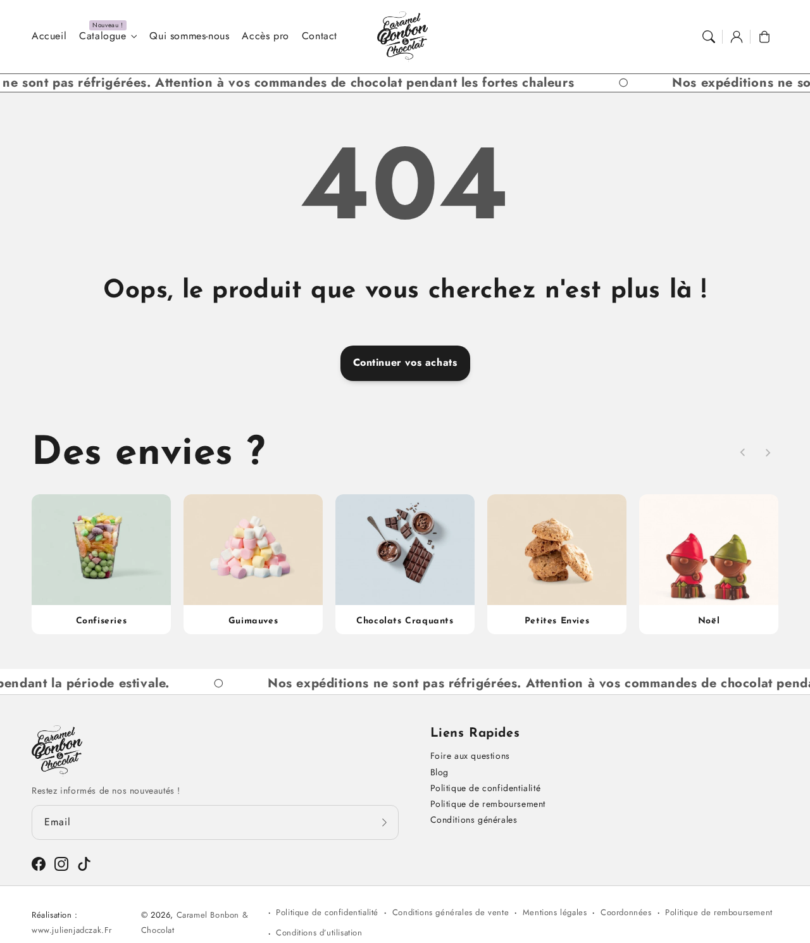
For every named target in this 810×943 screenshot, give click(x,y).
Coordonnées (626, 912)
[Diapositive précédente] (743, 452)
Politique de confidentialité (485, 788)
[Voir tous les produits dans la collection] (101, 564)
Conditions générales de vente (450, 912)
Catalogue (102, 36)
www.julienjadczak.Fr (72, 930)
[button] (709, 37)
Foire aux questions (470, 755)
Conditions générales (474, 819)
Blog (439, 772)
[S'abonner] (385, 822)
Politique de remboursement (488, 803)
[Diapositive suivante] (767, 452)
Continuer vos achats (405, 362)
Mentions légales (555, 912)
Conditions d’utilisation (319, 933)
